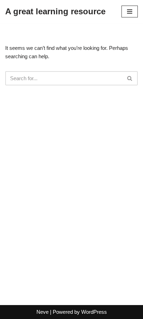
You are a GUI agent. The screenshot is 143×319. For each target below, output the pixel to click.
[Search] (130, 78)
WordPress (94, 312)
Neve (42, 312)
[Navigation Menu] (129, 11)
